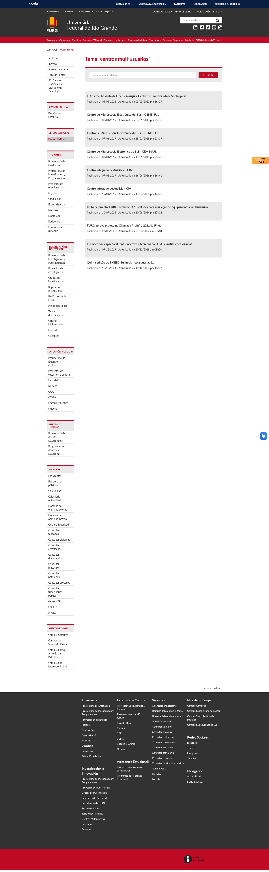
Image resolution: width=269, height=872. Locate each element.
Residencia (54, 221)
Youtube (191, 758)
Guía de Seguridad (58, 524)
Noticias (53, 58)
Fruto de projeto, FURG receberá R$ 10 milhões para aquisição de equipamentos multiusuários (147, 207)
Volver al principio (212, 688)
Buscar (208, 75)
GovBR (33, 3)
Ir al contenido (54, 11)
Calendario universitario (55, 498)
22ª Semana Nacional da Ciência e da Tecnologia (55, 86)
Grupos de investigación (55, 279)
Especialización (56, 204)
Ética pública (155, 40)
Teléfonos (108, 40)
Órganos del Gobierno (227, 4)
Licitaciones (120, 40)
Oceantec (53, 335)
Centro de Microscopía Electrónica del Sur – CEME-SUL (123, 114)
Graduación (54, 198)
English (217, 11)
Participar (179, 4)
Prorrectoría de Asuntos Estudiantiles (56, 437)
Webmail (97, 40)
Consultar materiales (54, 565)
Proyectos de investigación (55, 270)
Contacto (189, 40)
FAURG (52, 612)
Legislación (200, 4)
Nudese (52, 408)
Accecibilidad (194, 776)
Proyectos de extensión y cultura (59, 372)
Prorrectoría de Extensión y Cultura (56, 361)
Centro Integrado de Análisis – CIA (109, 188)
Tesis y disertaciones (55, 313)
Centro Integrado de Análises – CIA (109, 170)
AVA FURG (221, 40)
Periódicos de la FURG (57, 298)
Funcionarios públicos (55, 483)
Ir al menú (70, 11)
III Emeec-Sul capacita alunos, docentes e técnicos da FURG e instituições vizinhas (139, 244)
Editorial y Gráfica (58, 403)
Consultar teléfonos (53, 532)
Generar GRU (55, 601)
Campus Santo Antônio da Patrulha (56, 653)
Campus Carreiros (58, 634)
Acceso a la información (152, 4)
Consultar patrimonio (54, 575)
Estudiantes (54, 475)
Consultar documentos (55, 556)
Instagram (192, 753)
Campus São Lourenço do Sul (57, 664)
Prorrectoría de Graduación (56, 163)
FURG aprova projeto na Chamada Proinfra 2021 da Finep (124, 225)
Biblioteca (76, 40)
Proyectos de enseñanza (55, 185)
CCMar (52, 397)
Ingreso (52, 63)
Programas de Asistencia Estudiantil (56, 450)
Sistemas (87, 40)
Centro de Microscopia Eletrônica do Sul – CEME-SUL (121, 151)
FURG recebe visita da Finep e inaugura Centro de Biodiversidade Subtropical (136, 96)
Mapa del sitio (183, 11)
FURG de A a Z (195, 781)
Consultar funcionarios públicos (55, 592)
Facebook (192, 742)
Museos (52, 385)
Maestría (53, 210)
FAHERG (53, 606)
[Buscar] (217, 20)
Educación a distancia (55, 229)
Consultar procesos (59, 582)
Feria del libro (55, 380)
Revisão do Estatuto (54, 115)
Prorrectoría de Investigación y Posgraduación (56, 174)
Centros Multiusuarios (56, 322)
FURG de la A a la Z (205, 40)
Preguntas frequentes (173, 40)
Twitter (191, 748)
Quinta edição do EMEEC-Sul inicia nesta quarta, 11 (120, 262)
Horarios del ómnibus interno (57, 517)
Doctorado (54, 215)
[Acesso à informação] (194, 859)
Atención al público (137, 40)
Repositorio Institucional (55, 288)
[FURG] (54, 18)
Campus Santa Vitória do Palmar (58, 642)
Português (204, 11)
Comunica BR (123, 4)
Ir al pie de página (104, 11)
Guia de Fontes (56, 74)
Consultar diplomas (59, 539)
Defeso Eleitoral (57, 139)
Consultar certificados (54, 547)
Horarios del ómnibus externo (57, 507)
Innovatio (53, 330)
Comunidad (54, 490)
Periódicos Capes (57, 305)
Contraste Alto (162, 11)
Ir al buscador (86, 11)
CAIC (51, 391)
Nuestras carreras (58, 69)
